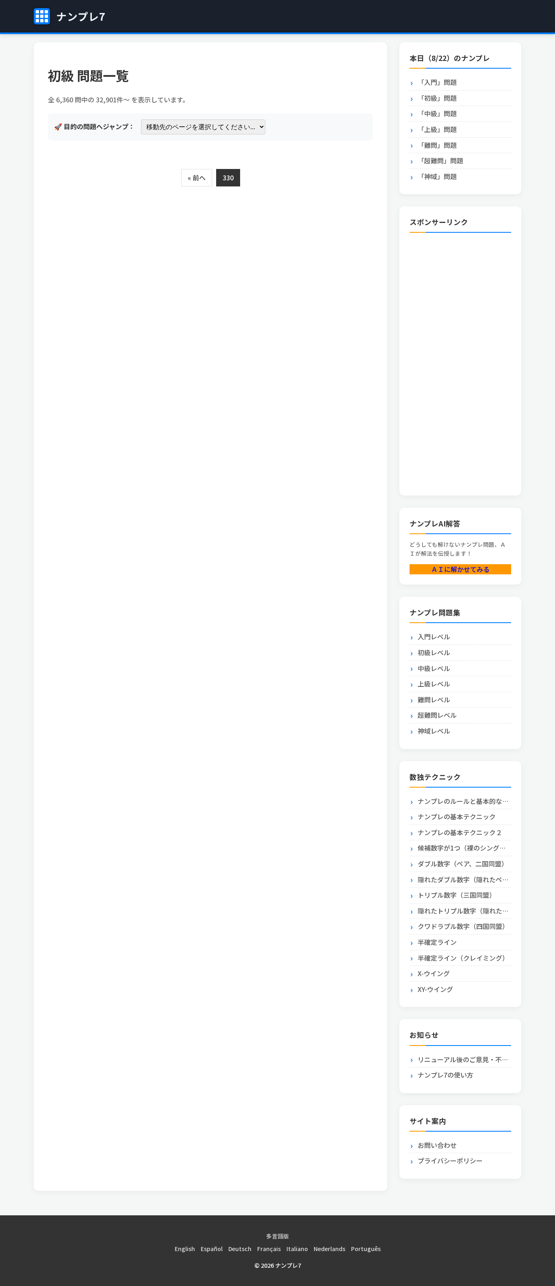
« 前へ (197, 177)
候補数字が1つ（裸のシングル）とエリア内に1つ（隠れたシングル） (464, 848)
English (185, 1249)
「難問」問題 (437, 145)
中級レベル (434, 668)
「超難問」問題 (440, 160)
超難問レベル (437, 715)
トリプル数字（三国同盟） (457, 895)
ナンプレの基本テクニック (457, 816)
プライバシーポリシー (450, 1160)
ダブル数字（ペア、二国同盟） (463, 863)
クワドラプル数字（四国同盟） (463, 926)
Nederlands (329, 1249)
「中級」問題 (437, 113)
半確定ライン (437, 942)
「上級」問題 (437, 129)
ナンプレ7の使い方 (445, 1075)
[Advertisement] (442, 361)
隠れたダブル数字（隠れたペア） (464, 879)
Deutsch (239, 1249)
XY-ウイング (435, 989)
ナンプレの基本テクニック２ (460, 832)
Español (212, 1249)
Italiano (297, 1249)
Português (366, 1249)
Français (269, 1249)
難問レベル (434, 699)
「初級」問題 (437, 98)
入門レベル (434, 636)
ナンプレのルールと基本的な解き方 (464, 801)
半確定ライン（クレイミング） (463, 958)
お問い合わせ (437, 1145)
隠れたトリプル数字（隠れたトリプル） (464, 911)
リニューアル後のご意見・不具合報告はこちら (464, 1059)
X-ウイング (434, 973)
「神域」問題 (437, 176)
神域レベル (434, 731)
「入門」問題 (437, 82)
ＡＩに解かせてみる (460, 569)
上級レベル (434, 683)
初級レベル (434, 652)
